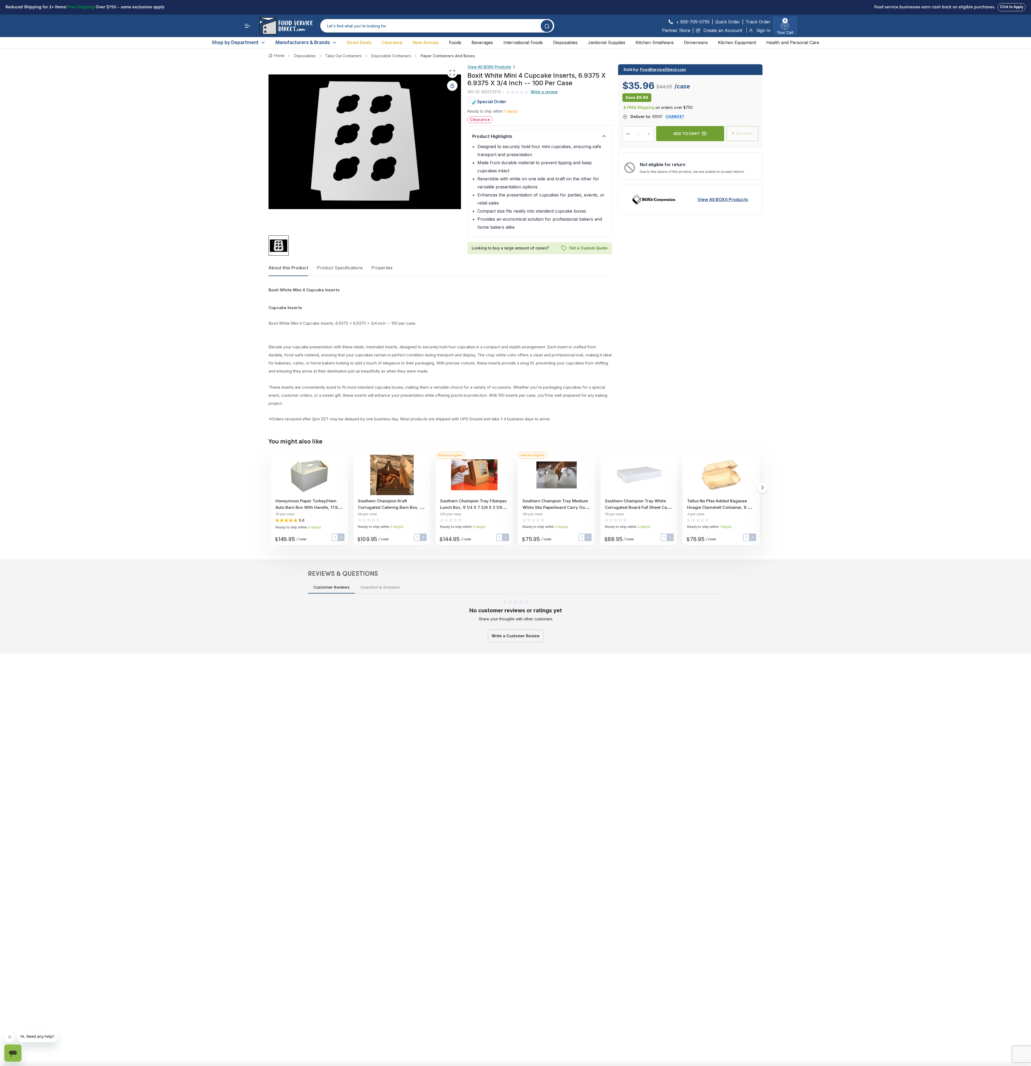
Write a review (544, 92)
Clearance (392, 42)
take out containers (343, 55)
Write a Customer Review (516, 636)
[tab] (278, 246)
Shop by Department (235, 42)
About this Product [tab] (288, 267)
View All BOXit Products (489, 67)
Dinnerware (696, 42)
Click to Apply (1011, 7)
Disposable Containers (391, 55)
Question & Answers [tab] (380, 587)
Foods (455, 42)
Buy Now (744, 133)
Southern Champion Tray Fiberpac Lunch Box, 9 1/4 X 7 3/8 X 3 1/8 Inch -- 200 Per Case (473, 507)
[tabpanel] (440, 354)
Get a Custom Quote (588, 248)
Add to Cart (686, 133)
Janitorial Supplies (606, 42)
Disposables (565, 42)
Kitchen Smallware (655, 42)
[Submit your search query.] (547, 26)
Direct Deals (359, 42)
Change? (674, 116)
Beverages (482, 42)
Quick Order (727, 21)
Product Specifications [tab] (340, 267)
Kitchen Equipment (737, 42)
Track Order (758, 21)
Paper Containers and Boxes (447, 55)
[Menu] (247, 26)
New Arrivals (426, 42)
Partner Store (676, 30)
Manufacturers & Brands (302, 42)
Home (279, 55)
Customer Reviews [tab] (331, 587)
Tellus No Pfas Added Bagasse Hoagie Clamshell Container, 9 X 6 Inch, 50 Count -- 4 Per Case (720, 507)
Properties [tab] (382, 267)
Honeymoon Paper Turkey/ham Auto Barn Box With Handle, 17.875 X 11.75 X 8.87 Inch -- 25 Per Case (308, 507)
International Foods (523, 42)
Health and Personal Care (792, 42)
